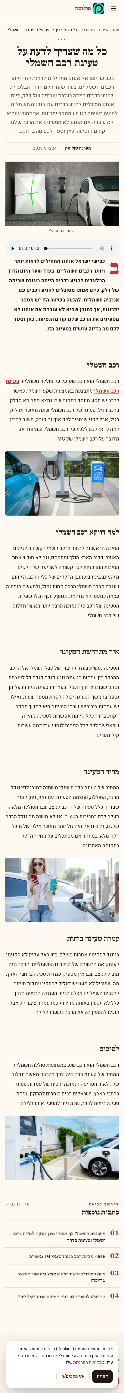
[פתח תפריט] (113, 8)
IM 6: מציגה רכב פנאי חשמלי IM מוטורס (67, 1257)
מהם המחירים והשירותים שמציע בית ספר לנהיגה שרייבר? (61, 1277)
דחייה (102, 1376)
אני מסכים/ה (73, 1376)
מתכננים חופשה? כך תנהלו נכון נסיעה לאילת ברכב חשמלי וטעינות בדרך (58, 1237)
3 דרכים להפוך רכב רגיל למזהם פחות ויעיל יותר (62, 1297)
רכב (84, 30)
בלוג (94, 30)
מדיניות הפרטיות (87, 1362)
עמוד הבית (110, 30)
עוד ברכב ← (17, 1204)
